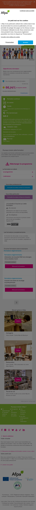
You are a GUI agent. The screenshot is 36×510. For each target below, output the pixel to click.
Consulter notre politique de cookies (10, 37)
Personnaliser (10, 42)
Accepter (25, 42)
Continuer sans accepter (27, 10)
